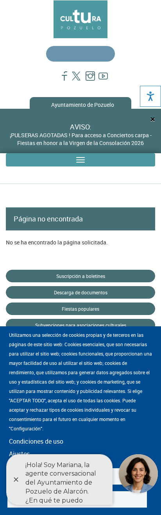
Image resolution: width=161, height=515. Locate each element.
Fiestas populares (80, 309)
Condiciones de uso (36, 441)
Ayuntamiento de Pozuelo (82, 104)
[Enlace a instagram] (87, 80)
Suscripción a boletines (80, 276)
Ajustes (19, 454)
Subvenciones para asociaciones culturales (80, 325)
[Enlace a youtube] (100, 80)
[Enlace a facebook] (61, 80)
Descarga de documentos (80, 292)
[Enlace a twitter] (74, 80)
